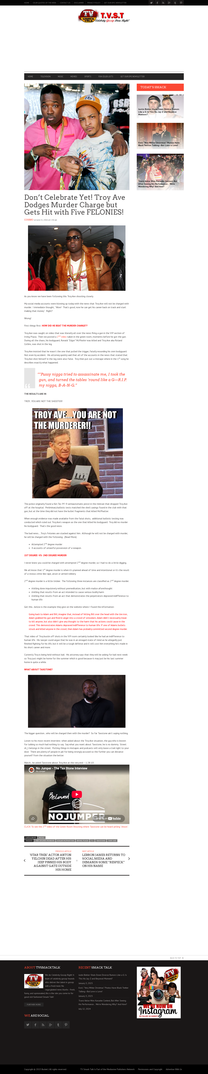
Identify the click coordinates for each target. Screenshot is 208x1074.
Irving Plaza (82, 841)
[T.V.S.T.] (104, 16)
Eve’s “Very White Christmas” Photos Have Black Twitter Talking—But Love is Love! (104, 989)
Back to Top (175, 958)
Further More (34, 1004)
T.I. (92, 841)
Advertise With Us (174, 1069)
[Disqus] (76, 916)
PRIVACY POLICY (93, 3)
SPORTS (87, 76)
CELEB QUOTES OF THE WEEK (44, 3)
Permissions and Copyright (150, 1069)
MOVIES (74, 76)
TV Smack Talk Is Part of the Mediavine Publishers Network (107, 1069)
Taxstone (100, 841)
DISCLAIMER (79, 3)
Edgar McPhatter (65, 841)
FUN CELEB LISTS (106, 76)
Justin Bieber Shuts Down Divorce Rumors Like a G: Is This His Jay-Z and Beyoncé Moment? (103, 977)
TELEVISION (45, 76)
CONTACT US (65, 3)
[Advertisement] (104, 50)
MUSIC (60, 76)
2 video (61, 336)
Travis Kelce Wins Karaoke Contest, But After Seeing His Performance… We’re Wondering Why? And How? (103, 1002)
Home (26, 3)
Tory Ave (112, 841)
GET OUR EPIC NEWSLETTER (115, 3)
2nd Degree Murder (44, 841)
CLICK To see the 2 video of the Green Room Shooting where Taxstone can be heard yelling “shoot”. (76, 826)
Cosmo (28, 219)
